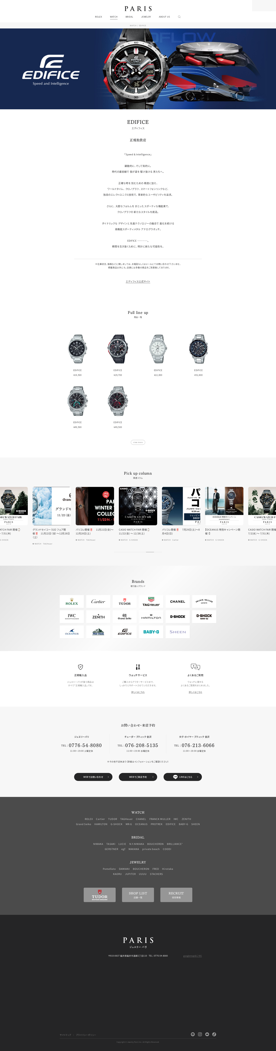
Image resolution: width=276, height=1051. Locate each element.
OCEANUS (141, 824)
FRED (156, 868)
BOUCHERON (155, 843)
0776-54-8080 (85, 745)
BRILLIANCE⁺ (175, 843)
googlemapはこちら (192, 955)
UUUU (143, 874)
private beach (151, 849)
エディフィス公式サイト (138, 281)
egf (123, 849)
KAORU (117, 874)
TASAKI (110, 843)
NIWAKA (98, 843)
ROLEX (89, 819)
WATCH (133, 25)
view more (138, 442)
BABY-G (183, 824)
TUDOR (112, 819)
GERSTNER (111, 849)
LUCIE (122, 843)
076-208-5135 (141, 745)
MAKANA (134, 849)
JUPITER (130, 874)
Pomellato (109, 868)
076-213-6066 (198, 745)
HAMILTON (100, 824)
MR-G (129, 824)
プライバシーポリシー (86, 1034)
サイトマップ (65, 1034)
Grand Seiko (83, 824)
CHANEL (141, 819)
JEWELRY (138, 862)
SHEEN (195, 824)
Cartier (100, 819)
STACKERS (156, 874)
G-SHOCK (117, 824)
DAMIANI (124, 868)
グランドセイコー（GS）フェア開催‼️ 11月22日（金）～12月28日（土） (38, 533)
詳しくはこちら (138, 692)
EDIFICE (171, 824)
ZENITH (186, 819)
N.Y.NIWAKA (136, 843)
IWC (176, 819)
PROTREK (157, 824)
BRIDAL (138, 837)
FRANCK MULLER (160, 819)
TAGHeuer (126, 819)
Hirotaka (167, 868)
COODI (167, 849)
